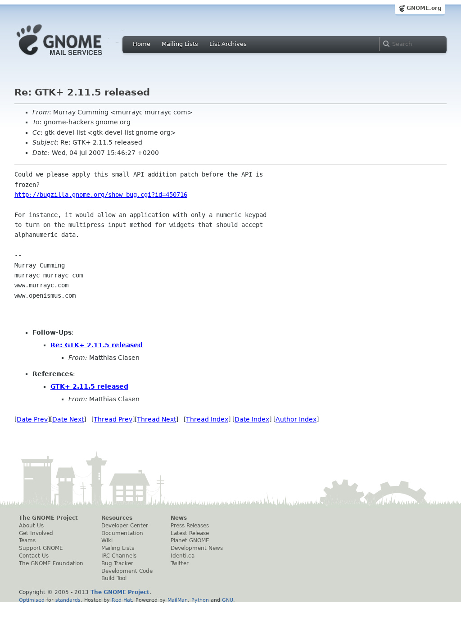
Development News (197, 548)
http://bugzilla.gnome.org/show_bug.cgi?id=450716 (100, 194)
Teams (27, 540)
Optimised (32, 600)
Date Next (68, 419)
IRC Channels (118, 556)
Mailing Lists (180, 44)
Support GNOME (41, 548)
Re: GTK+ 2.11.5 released (96, 345)
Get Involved (36, 533)
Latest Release (190, 533)
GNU (227, 600)
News (179, 518)
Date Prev (32, 419)
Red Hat (122, 600)
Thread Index (207, 419)
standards (68, 600)
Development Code (127, 571)
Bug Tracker (117, 563)
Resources (116, 518)
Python (200, 600)
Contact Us (34, 556)
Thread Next (156, 419)
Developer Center (124, 525)
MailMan (177, 600)
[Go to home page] (73, 57)
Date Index (252, 419)
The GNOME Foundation (51, 563)
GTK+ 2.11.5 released (89, 386)
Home (141, 44)
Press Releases (190, 525)
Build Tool (114, 578)
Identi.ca (182, 556)
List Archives (228, 44)
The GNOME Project (48, 518)
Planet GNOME (190, 540)
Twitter (180, 563)
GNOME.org (424, 8)
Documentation (122, 533)
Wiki (107, 540)
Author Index (296, 419)
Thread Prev (113, 419)
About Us (31, 525)
